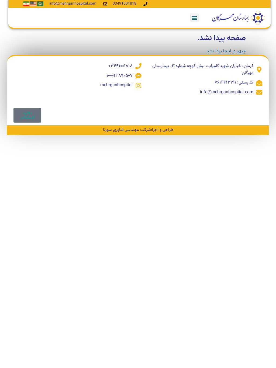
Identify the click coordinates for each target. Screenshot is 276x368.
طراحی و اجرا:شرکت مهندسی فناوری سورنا (138, 130)
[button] (194, 17)
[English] (33, 4)
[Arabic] (40, 4)
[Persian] (26, 4)
